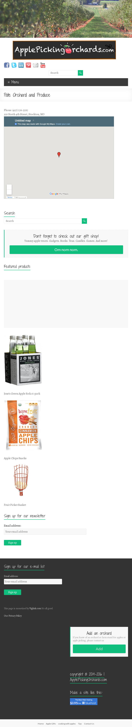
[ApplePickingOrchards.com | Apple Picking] (64, 42)
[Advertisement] (66, 304)
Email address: (12, 526)
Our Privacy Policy (13, 615)
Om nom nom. (66, 249)
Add (99, 648)
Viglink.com (35, 608)
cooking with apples (67, 723)
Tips (80, 723)
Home (41, 723)
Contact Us (89, 723)
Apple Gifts (51, 723)
